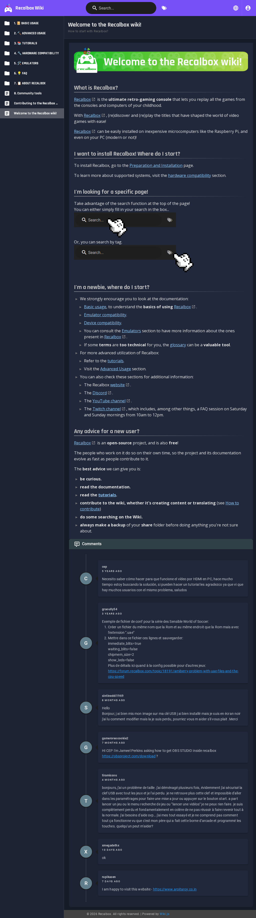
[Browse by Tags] (164, 8)
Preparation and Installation (156, 165)
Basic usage (95, 307)
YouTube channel (109, 401)
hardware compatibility (189, 175)
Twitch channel (106, 409)
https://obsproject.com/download (129, 756)
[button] (236, 8)
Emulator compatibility (105, 315)
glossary (178, 345)
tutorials (116, 361)
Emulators (131, 331)
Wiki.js (164, 914)
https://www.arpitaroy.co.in (175, 889)
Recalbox (82, 99)
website (117, 385)
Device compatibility (102, 323)
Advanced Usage (115, 369)
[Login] (248, 8)
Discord (99, 393)
